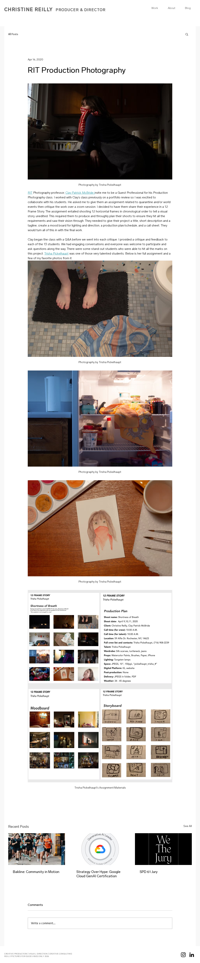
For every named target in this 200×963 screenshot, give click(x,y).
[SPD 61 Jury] (163, 849)
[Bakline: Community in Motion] (36, 849)
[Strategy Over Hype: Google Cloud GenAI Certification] (100, 849)
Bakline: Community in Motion (36, 872)
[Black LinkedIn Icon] (191, 955)
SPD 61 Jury (149, 872)
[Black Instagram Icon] (183, 955)
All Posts (13, 34)
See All (187, 826)
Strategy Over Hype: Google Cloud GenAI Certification (98, 874)
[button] (187, 34)
